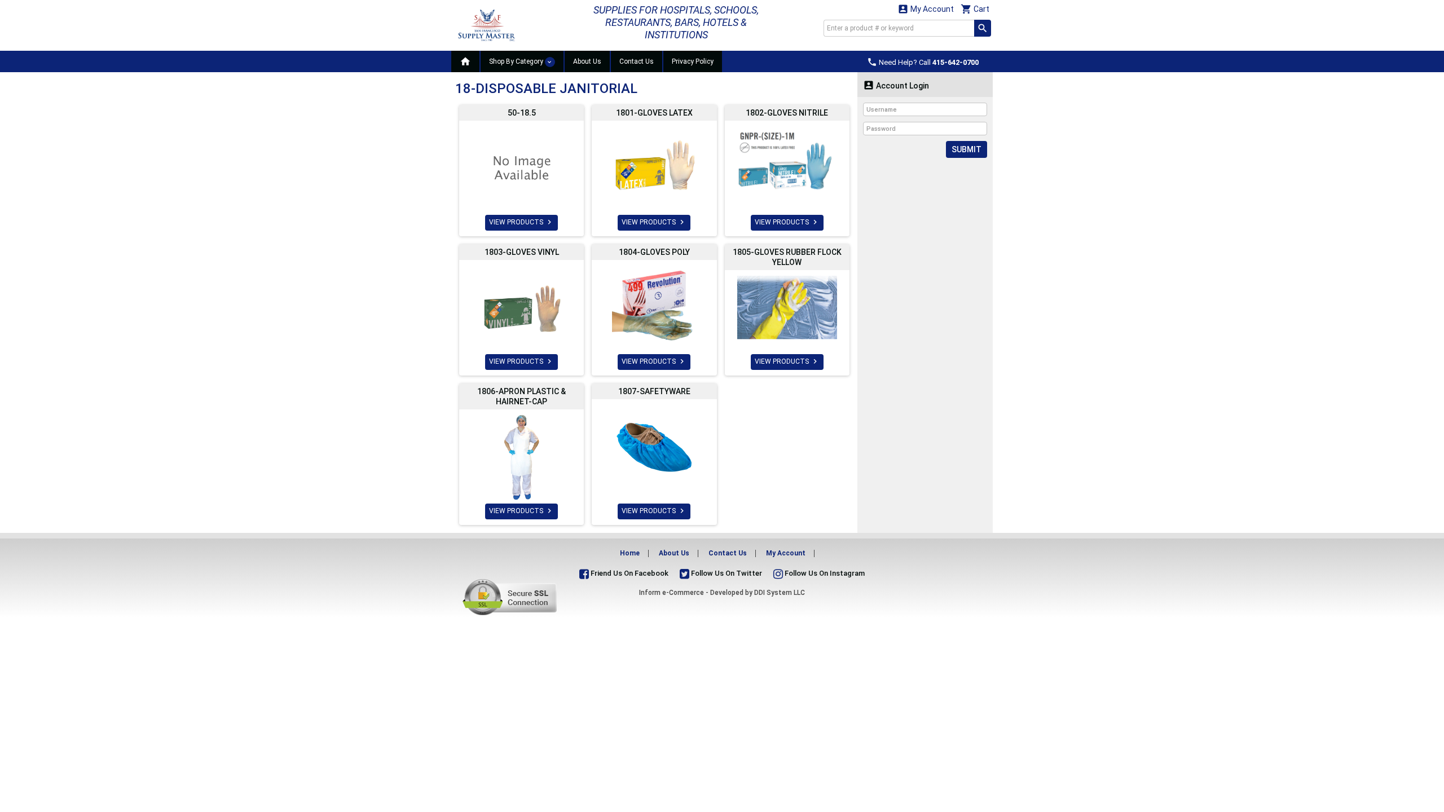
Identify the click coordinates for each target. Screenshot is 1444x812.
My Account (925, 8)
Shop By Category (517, 61)
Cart (975, 8)
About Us (587, 61)
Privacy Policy (693, 61)
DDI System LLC (779, 593)
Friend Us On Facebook (628, 573)
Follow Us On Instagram (824, 573)
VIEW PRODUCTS (521, 222)
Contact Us (636, 61)
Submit (966, 149)
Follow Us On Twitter (725, 573)
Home (630, 553)
